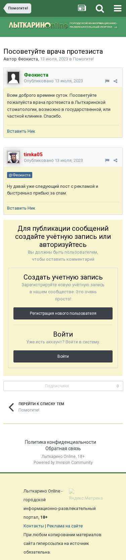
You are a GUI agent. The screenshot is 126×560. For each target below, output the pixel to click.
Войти (63, 356)
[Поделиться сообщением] (115, 81)
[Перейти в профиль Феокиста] (13, 77)
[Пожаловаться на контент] (107, 81)
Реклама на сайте (65, 525)
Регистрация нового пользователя (63, 313)
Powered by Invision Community (63, 462)
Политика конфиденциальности (60, 442)
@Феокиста (20, 175)
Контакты (34, 525)
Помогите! (83, 58)
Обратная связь (63, 448)
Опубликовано (53, 80)
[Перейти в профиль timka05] (13, 157)
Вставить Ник (21, 131)
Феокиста (28, 58)
